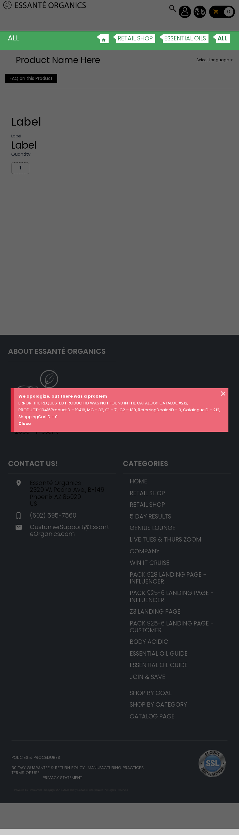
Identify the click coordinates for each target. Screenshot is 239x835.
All (222, 38)
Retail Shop (135, 38)
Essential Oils (185, 38)
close (223, 393)
